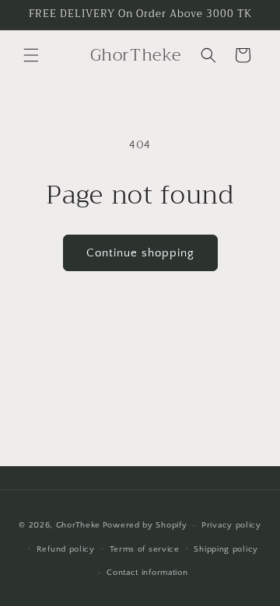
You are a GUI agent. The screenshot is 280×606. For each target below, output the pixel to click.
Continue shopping (140, 252)
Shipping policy (226, 549)
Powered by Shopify (145, 525)
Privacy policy (231, 525)
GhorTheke (78, 525)
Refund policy (66, 549)
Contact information (147, 572)
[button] (31, 55)
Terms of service (145, 549)
